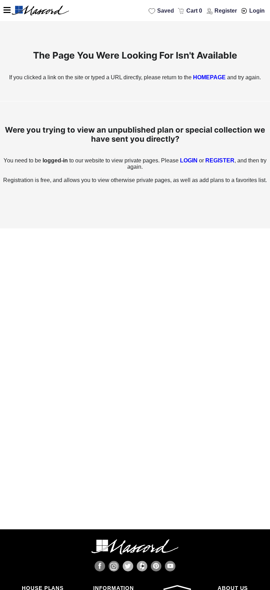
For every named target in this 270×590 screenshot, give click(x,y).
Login (257, 11)
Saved (165, 11)
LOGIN (189, 160)
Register (225, 11)
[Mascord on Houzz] (142, 566)
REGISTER (219, 160)
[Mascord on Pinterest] (156, 566)
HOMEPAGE (209, 77)
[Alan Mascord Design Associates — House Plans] (135, 10)
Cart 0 (194, 11)
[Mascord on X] (128, 566)
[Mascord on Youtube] (170, 566)
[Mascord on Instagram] (114, 566)
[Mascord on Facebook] (100, 566)
